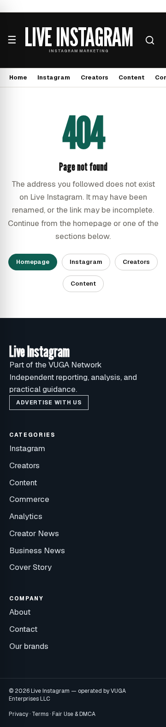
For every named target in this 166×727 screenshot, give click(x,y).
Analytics (25, 516)
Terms (40, 714)
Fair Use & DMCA (73, 714)
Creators (94, 77)
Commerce (29, 499)
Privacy (18, 714)
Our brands (28, 646)
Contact (23, 629)
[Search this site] (150, 40)
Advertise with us (48, 402)
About (19, 612)
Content (131, 77)
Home (18, 77)
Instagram (53, 77)
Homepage (32, 262)
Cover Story (30, 567)
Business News (37, 550)
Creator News (34, 533)
